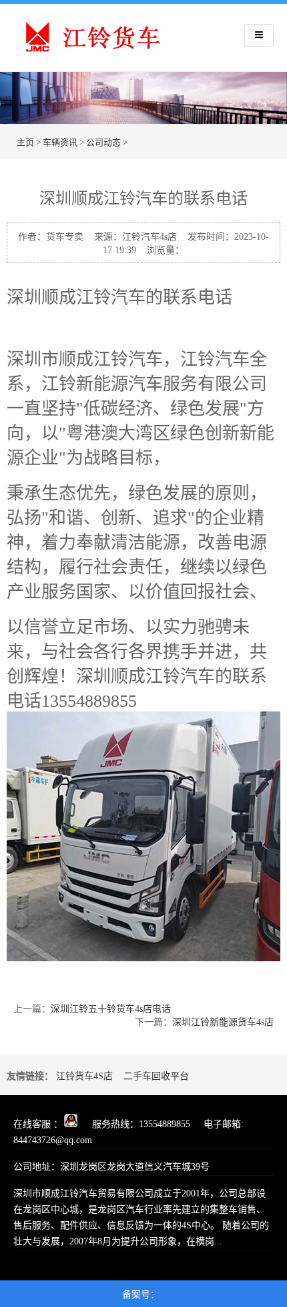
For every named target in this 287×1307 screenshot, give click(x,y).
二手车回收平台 (156, 1076)
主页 (25, 142)
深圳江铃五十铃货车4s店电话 (111, 1009)
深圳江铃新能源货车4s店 (223, 1022)
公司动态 (103, 142)
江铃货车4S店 (84, 1076)
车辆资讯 (60, 142)
